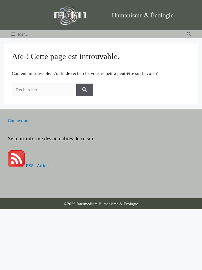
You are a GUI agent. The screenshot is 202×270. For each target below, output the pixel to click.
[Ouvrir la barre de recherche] (189, 34)
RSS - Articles (38, 165)
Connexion (18, 120)
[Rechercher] (84, 90)
